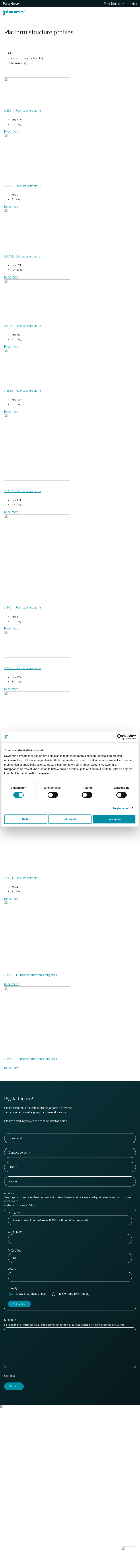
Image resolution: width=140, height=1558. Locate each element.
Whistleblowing (84, 1550)
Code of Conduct (59, 1550)
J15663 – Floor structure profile (22, 878)
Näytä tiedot (121, 808)
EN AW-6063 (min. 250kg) (30, 1294)
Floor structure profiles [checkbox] (25, 58)
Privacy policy (35, 1550)
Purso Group (11, 3)
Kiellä (25, 819)
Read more (11, 131)
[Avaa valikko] (133, 13)
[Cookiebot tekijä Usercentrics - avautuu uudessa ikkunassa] (120, 737)
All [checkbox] (9, 53)
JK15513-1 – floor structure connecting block (30, 975)
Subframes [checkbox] (17, 63)
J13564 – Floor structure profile (22, 668)
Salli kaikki (114, 819)
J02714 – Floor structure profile (22, 325)
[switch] (53, 795)
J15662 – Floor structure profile (22, 491)
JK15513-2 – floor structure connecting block (30, 1058)
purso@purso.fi (14, 1455)
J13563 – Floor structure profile (22, 390)
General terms (13, 1468)
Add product (19, 1304)
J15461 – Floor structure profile (22, 607)
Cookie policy (13, 1550)
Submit (14, 1386)
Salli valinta (70, 819)
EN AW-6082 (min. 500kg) (73, 1294)
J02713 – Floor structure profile (22, 256)
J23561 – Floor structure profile (22, 110)
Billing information (15, 1464)
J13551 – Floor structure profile (22, 186)
